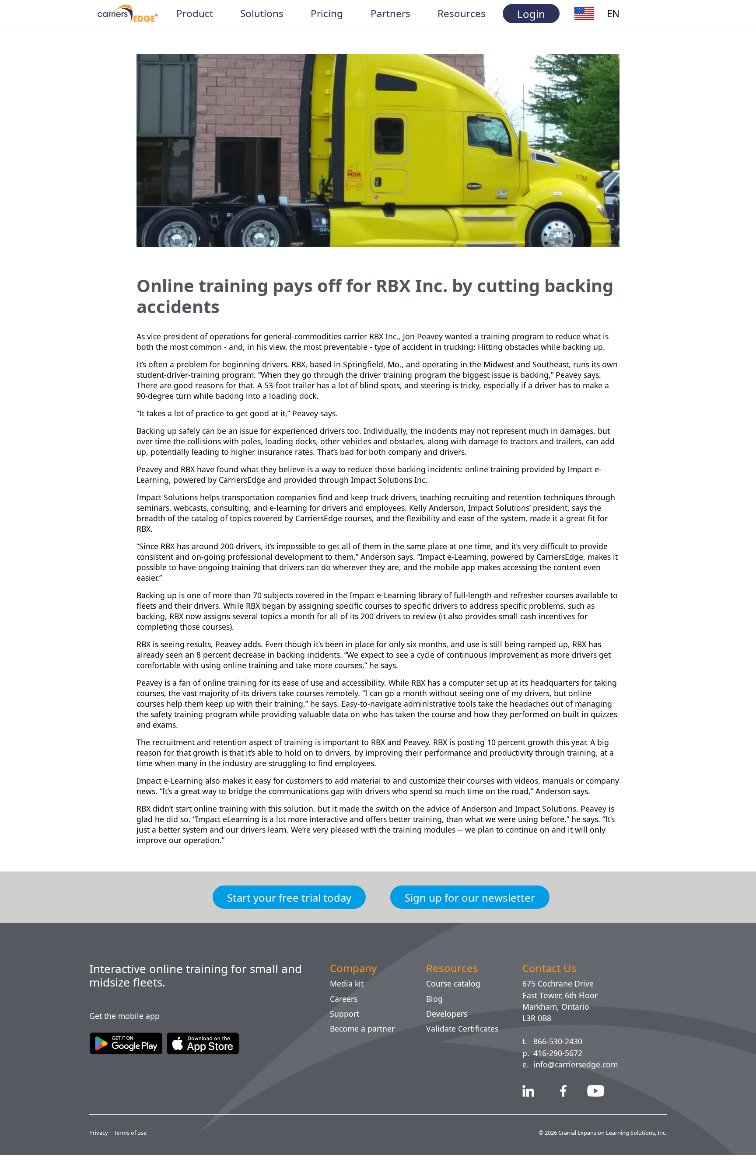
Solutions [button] (262, 13)
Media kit (347, 1004)
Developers (448, 1035)
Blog (434, 1020)
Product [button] (195, 13)
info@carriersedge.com (579, 1085)
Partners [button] (390, 13)
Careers (345, 1020)
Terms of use (132, 1153)
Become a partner (366, 1049)
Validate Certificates (466, 1049)
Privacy (99, 1153)
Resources (453, 989)
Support (346, 1035)
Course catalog (456, 1004)
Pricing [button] (327, 13)
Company (356, 989)
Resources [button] (462, 13)
